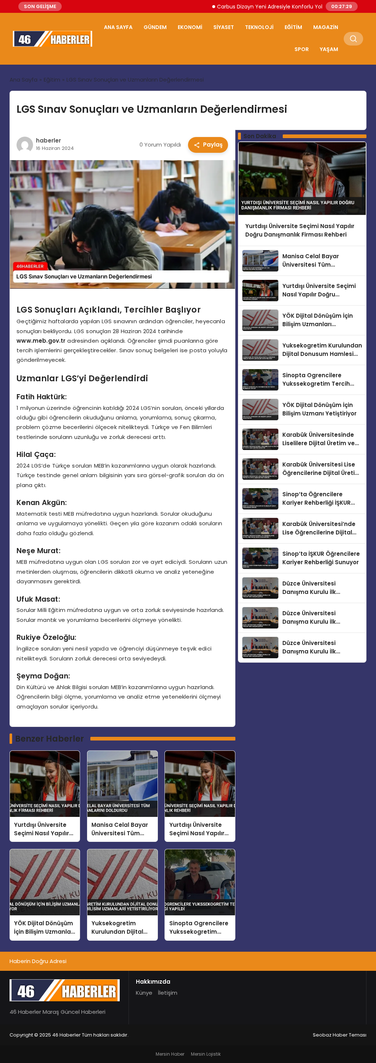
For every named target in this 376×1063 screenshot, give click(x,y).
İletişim (167, 993)
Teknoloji (259, 27)
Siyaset (223, 27)
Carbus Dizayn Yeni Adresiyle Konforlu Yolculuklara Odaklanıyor (278, 6)
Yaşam (329, 49)
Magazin (325, 27)
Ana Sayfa (118, 27)
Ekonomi (190, 27)
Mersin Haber (170, 1054)
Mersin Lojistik (206, 1054)
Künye (144, 993)
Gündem (155, 27)
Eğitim (293, 27)
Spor (301, 49)
